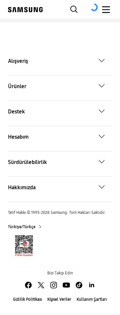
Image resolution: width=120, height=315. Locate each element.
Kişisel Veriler (59, 299)
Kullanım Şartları (92, 299)
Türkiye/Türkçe (22, 227)
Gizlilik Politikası (27, 299)
